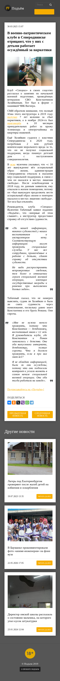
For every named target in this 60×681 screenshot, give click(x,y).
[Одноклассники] (14, 402)
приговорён (14, 123)
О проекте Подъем (30, 669)
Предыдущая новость (18, 414)
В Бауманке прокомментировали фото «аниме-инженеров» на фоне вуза (29, 551)
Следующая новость (42, 414)
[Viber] (23, 402)
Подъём (18, 8)
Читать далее (44, 496)
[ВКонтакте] (9, 402)
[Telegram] (32, 402)
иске (13, 164)
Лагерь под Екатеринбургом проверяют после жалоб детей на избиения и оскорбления (28, 484)
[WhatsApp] (27, 402)
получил (12, 117)
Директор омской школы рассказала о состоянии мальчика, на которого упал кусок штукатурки (30, 617)
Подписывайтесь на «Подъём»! (25, 389)
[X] (18, 402)
